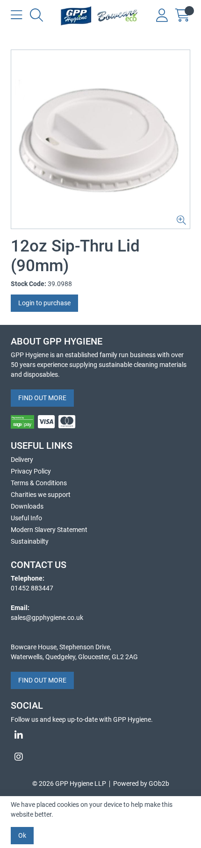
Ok (22, 835)
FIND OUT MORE (42, 398)
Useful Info (26, 518)
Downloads (27, 506)
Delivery (22, 459)
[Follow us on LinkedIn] (100, 735)
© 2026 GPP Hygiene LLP (69, 783)
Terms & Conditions (39, 483)
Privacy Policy (31, 471)
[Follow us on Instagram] (100, 757)
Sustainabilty (30, 541)
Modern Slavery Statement (49, 529)
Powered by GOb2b (141, 783)
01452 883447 (32, 588)
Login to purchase (44, 303)
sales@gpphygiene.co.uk (47, 617)
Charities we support (41, 494)
